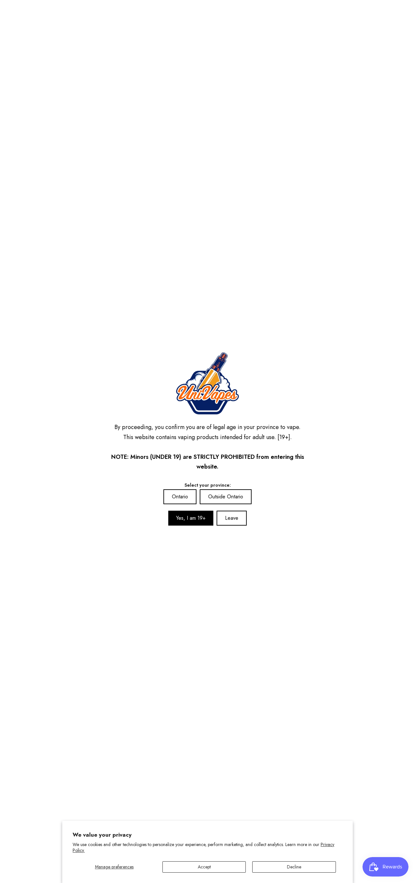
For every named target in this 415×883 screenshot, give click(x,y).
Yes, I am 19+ (191, 518)
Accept (204, 867)
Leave (231, 518)
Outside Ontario (225, 496)
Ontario (180, 496)
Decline (294, 867)
